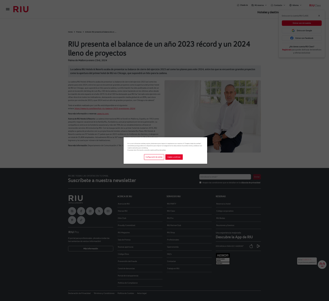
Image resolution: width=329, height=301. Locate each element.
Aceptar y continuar (174, 157)
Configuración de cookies (154, 157)
